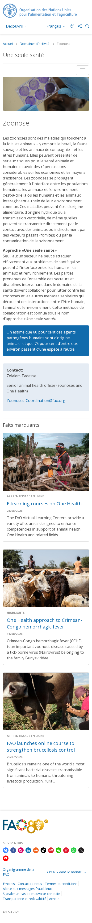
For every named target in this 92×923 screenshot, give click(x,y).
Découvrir (15, 26)
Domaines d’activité (35, 44)
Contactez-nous (30, 883)
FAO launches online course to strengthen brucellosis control (41, 746)
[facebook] (13, 850)
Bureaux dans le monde (64, 872)
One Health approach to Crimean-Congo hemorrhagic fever (44, 623)
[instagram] (21, 850)
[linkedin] (28, 850)
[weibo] (66, 850)
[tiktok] (43, 850)
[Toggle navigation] (82, 70)
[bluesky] (5, 850)
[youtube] (5, 857)
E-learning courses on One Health (44, 503)
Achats (54, 898)
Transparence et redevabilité (24, 898)
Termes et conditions (61, 883)
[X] (81, 850)
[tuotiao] (51, 850)
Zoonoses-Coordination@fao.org (36, 400)
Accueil (8, 44)
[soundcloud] (36, 850)
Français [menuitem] (54, 26)
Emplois (9, 883)
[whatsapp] (73, 850)
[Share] (78, 26)
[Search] (85, 26)
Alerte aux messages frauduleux (27, 888)
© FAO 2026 (11, 912)
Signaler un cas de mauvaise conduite (31, 893)
